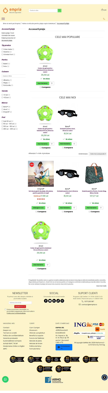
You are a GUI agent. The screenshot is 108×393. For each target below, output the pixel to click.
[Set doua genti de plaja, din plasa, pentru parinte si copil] (41, 174)
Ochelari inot (8, 54)
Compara (46, 87)
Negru (5, 83)
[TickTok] (58, 301)
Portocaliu (7, 85)
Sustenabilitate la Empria (12, 341)
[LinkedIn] (54, 301)
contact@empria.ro (89, 304)
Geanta (6, 52)
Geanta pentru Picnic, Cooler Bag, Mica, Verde (94, 192)
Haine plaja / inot (8, 33)
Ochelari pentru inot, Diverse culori (67, 129)
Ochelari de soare (8, 35)
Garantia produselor (10, 338)
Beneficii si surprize (36, 335)
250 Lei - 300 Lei (9, 129)
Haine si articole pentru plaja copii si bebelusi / (39, 23)
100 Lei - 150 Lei (8, 126)
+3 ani (5, 95)
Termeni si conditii (10, 333)
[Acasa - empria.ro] (12, 10)
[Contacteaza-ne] (104, 19)
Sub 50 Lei (7, 121)
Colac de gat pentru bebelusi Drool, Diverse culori (45, 70)
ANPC (5, 349)
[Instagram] (62, 301)
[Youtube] (50, 301)
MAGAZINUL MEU (9, 323)
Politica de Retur (35, 346)
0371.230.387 (89, 301)
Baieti (5, 64)
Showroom (33, 330)
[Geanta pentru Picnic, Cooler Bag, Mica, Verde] (94, 174)
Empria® (6, 112)
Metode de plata (35, 341)
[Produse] (3, 19)
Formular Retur (34, 349)
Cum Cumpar (34, 328)
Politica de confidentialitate (13, 335)
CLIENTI (31, 323)
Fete (5, 66)
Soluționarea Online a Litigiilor (14, 346)
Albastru (6, 80)
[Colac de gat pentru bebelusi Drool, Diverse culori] (45, 53)
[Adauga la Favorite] (51, 83)
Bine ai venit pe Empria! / (12, 23)
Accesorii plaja (7, 40)
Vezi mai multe (101, 286)
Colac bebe (7, 49)
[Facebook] (46, 301)
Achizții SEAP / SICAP (10, 343)
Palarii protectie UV (8, 38)
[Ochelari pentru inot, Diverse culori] (67, 113)
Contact (6, 328)
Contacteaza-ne (65, 347)
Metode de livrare (35, 343)
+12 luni (6, 97)
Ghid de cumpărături (37, 333)
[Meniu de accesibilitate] (104, 377)
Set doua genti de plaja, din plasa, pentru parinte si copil (41, 192)
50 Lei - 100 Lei (8, 124)
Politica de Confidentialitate (16, 313)
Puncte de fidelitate (36, 338)
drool (5, 109)
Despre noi (7, 330)
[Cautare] (59, 10)
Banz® (5, 107)
